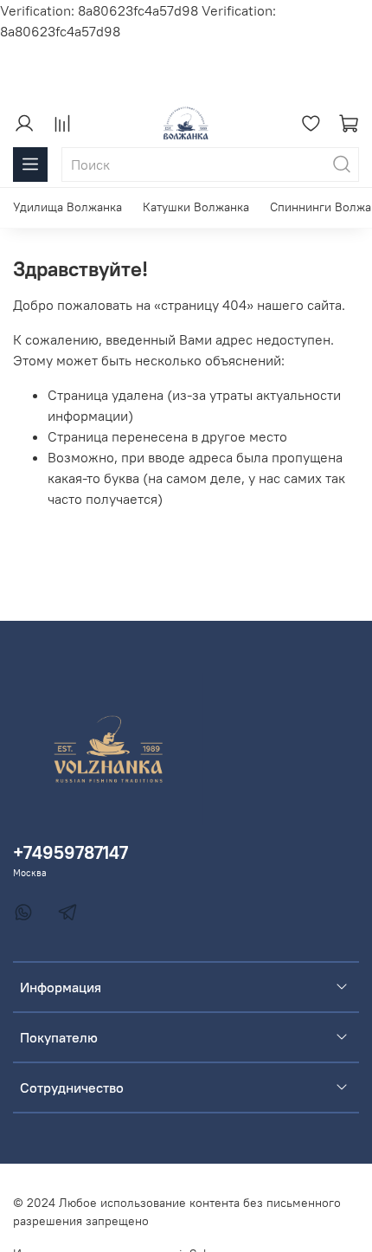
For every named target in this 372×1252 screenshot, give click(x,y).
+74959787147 (70, 852)
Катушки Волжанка (196, 207)
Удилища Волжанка (67, 207)
